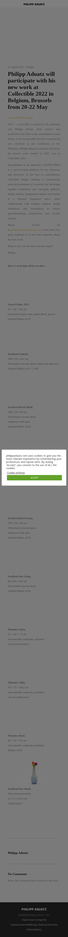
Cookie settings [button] (16, 472)
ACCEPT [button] (35, 477)
